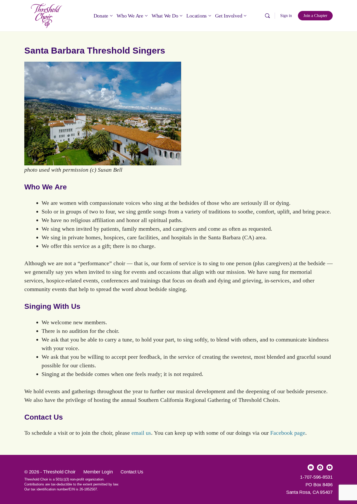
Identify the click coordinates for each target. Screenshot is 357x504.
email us (141, 433)
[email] (311, 467)
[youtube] (329, 467)
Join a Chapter (315, 15)
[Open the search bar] (267, 16)
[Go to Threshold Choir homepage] (46, 15)
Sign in (286, 15)
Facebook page (287, 433)
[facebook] (320, 467)
